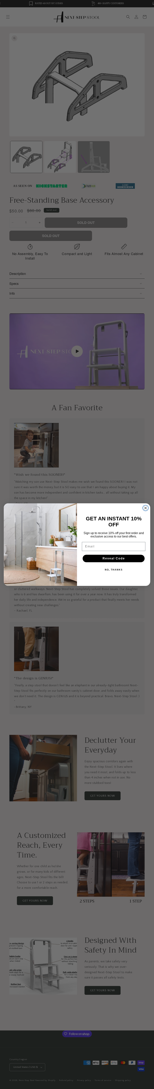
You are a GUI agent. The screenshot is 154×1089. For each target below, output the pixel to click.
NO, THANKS (114, 569)
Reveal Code (114, 558)
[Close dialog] (145, 508)
